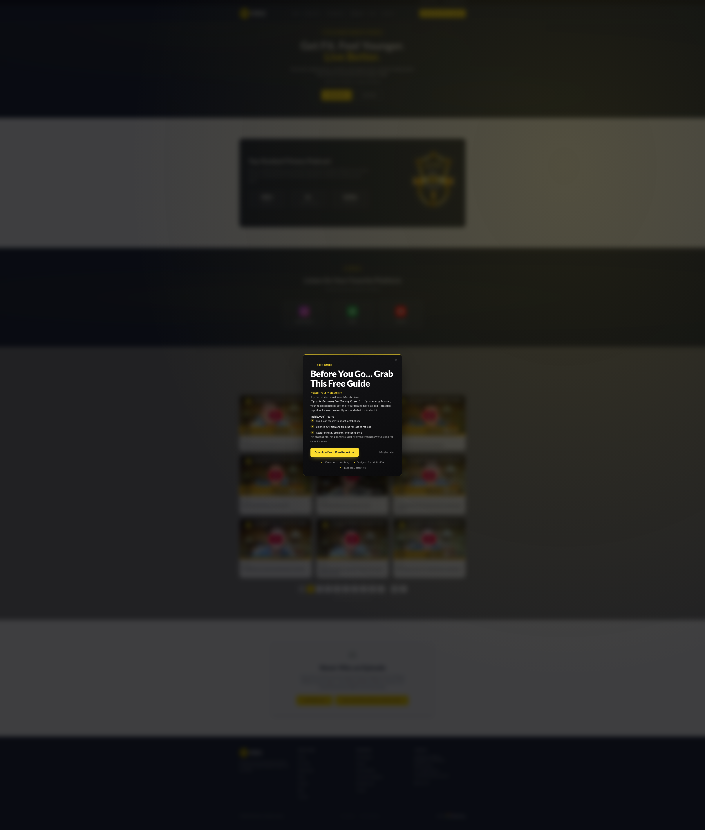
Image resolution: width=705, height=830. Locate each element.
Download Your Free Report (332, 452)
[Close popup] (396, 359)
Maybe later (387, 452)
